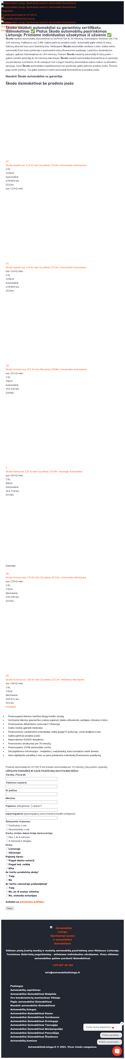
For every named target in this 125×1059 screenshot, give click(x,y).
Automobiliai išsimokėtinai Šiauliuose (34, 1036)
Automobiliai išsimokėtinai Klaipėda (33, 993)
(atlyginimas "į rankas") (24, 805)
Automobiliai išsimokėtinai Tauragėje (34, 1024)
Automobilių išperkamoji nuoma (18, 18)
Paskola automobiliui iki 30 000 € (19, 14)
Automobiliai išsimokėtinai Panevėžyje (34, 1032)
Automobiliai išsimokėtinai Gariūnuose (34, 1017)
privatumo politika (32, 901)
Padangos (16, 985)
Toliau (9, 908)
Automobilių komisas (23, 1040)
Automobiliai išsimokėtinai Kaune (31, 1013)
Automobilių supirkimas (25, 989)
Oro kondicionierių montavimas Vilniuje (35, 997)
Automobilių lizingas (23, 1009)
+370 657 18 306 (62, 965)
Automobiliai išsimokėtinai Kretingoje (34, 1021)
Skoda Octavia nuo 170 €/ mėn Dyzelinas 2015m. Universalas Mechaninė (46, 577)
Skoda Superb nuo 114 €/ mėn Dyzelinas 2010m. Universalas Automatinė (46, 165)
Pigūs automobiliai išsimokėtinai (31, 1001)
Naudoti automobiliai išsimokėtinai (32, 1005)
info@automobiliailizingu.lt (62, 972)
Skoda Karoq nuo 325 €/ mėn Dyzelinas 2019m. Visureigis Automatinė (44, 471)
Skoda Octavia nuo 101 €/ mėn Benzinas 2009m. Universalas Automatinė (46, 369)
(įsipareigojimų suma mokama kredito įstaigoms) (40, 813)
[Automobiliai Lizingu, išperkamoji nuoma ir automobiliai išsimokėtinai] (38, 3)
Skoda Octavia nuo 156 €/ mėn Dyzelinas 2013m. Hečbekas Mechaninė (45, 679)
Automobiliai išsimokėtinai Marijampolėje (36, 1028)
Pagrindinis (7, 10)
